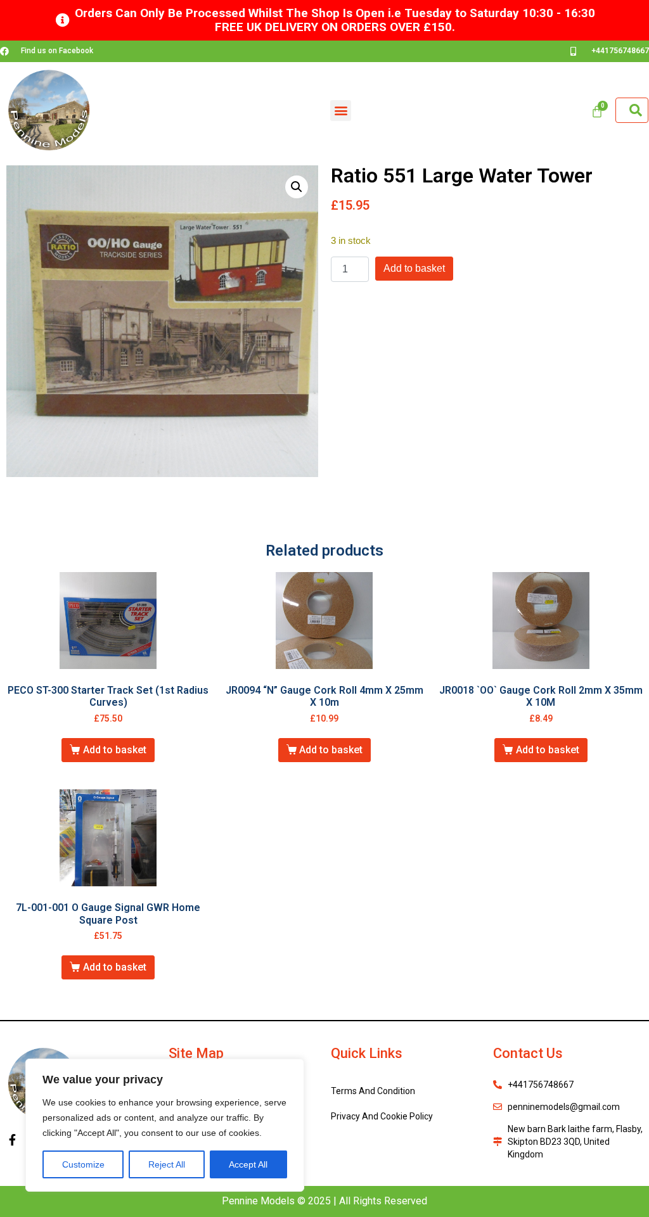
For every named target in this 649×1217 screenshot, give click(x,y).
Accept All (248, 1164)
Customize (83, 1164)
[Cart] (597, 111)
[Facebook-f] (12, 1139)
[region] (164, 1125)
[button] (340, 110)
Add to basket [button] (114, 750)
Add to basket (414, 268)
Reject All (166, 1164)
